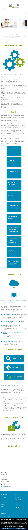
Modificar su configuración (20, 528)
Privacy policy (18, 499)
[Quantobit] (14, 5)
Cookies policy (18, 501)
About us (3, 504)
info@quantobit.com (5, 486)
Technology (3, 497)
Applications (4, 502)
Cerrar (12, 528)
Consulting (3, 500)
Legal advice (18, 497)
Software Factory (4, 499)
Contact (3, 508)
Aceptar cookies (6, 528)
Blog (2, 506)
